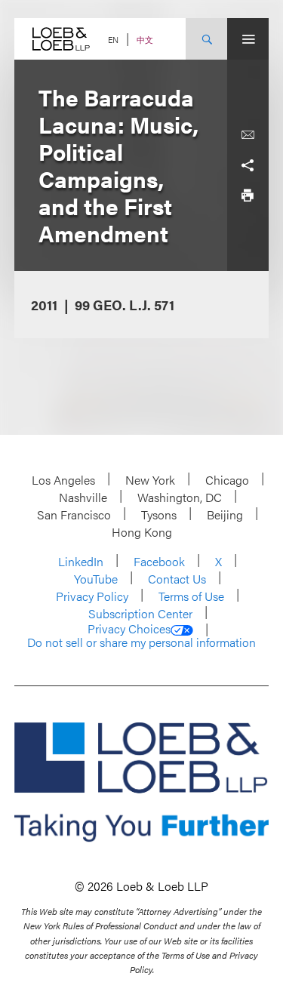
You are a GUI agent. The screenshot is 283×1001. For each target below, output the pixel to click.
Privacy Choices (129, 629)
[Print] (247, 195)
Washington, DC (179, 497)
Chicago (227, 479)
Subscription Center (140, 613)
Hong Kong (142, 532)
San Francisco (74, 514)
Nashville (83, 497)
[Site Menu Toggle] (248, 39)
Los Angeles (63, 479)
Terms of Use (191, 596)
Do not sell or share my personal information (141, 642)
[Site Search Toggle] (206, 39)
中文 (145, 39)
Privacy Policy (92, 596)
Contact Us (177, 578)
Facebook (159, 561)
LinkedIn (80, 561)
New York (150, 479)
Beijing (225, 514)
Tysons (159, 514)
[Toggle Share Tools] (247, 165)
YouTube (96, 578)
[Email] (247, 135)
